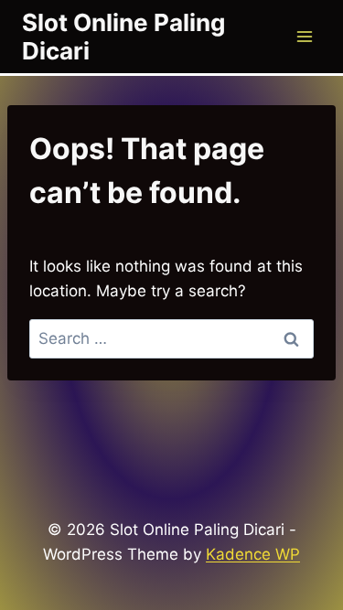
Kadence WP (253, 554)
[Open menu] (304, 36)
